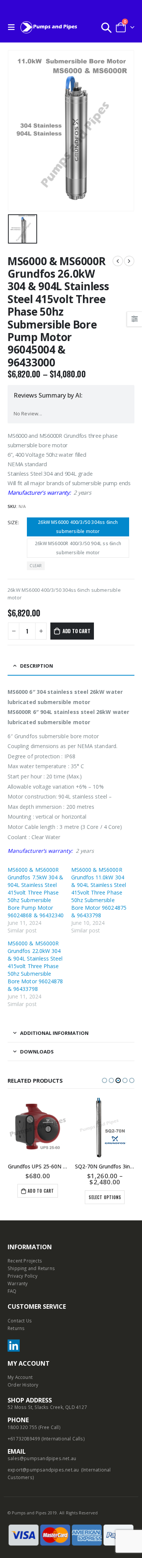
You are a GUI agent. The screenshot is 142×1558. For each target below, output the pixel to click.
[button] (104, 1080)
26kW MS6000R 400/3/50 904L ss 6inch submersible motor (78, 548)
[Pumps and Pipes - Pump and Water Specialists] (48, 27)
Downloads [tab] (37, 1051)
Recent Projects (25, 1261)
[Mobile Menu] (13, 27)
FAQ (12, 1291)
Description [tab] (36, 665)
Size (13, 522)
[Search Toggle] (106, 27)
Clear (36, 565)
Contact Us (20, 1320)
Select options (66, 1197)
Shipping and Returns (31, 1268)
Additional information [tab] (54, 1033)
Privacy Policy (22, 1276)
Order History (23, 1385)
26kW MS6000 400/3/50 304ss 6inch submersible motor (78, 527)
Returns (16, 1328)
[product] (66, 1128)
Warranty (18, 1283)
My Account (20, 1377)
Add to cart (76, 631)
